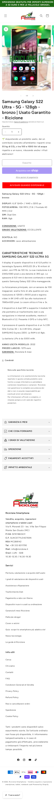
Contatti (9, 672)
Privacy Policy (12, 691)
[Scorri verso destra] (33, 96)
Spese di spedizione (21, 122)
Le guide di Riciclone (15, 642)
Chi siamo (10, 666)
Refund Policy (12, 697)
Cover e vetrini (12, 623)
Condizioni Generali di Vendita (20, 685)
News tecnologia (13, 636)
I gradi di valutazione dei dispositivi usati (24, 579)
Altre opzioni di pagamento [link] (27, 177)
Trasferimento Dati (14, 592)
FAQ (8, 678)
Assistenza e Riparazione (17, 585)
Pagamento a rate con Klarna (19, 598)
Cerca (8, 660)
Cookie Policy (12, 716)
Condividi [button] (9, 360)
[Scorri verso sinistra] (21, 96)
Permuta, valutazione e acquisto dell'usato (25, 573)
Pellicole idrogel (13, 617)
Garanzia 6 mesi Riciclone (18, 611)
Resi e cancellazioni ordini (18, 704)
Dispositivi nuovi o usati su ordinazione (24, 604)
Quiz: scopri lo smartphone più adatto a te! (26, 629)
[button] (5, 16)
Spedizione (11, 710)
